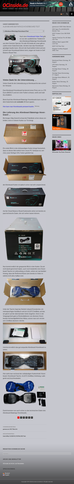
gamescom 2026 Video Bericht (61, 26)
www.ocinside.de (38, 481)
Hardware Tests (13, 24)
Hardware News (58, 56)
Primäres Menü (71, 14)
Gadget (5, 24)
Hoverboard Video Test (35, 36)
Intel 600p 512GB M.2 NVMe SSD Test (14, 435)
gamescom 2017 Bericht (10, 428)
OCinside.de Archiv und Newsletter (13, 463)
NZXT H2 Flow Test (58, 46)
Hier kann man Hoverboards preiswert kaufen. (18, 106)
